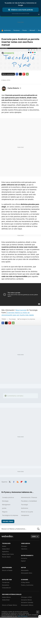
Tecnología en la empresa (27, 319)
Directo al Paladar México (9, 605)
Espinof (23, 561)
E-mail (27, 74)
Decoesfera (5, 585)
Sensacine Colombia (27, 602)
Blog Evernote (21, 310)
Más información (23, 616)
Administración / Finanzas (29, 497)
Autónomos (7, 30)
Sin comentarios (9, 74)
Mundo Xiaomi (6, 557)
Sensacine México (26, 600)
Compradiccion (6, 587)
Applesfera (5, 551)
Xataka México (6, 597)
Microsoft (32, 30)
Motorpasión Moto (26, 573)
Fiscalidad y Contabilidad (29, 501)
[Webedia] (7, 537)
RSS (17, 481)
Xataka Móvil (6, 549)
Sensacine (24, 558)
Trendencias (5, 582)
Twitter (20, 74)
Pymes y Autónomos (27, 585)
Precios (24, 30)
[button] (14, 88)
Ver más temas (8, 521)
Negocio (4, 512)
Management (6, 504)
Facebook (17, 74)
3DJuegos (24, 546)
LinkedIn (25, 481)
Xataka (4, 546)
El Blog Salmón (25, 582)
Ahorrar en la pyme (27, 512)
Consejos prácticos (8, 497)
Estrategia (5, 501)
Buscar (38, 529)
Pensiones (16, 30)
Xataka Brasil (6, 600)
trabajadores (25, 515)
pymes (4, 508)
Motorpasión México (27, 605)
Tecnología (12, 319)
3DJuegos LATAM (26, 597)
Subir (34, 536)
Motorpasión (25, 570)
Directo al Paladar (7, 570)
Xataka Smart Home (8, 554)
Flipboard (24, 74)
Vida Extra (24, 549)
